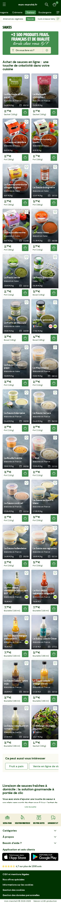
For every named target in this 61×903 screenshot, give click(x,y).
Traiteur (30, 12)
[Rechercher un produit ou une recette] (47, 4)
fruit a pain (16, 766)
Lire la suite (30, 807)
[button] (57, 12)
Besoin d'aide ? (12, 843)
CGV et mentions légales (16, 874)
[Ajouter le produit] (25, 112)
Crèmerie (17, 12)
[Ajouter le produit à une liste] (26, 77)
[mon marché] (30, 4)
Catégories (10, 830)
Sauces (30, 19)
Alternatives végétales (13, 19)
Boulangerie (45, 12)
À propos (8, 837)
